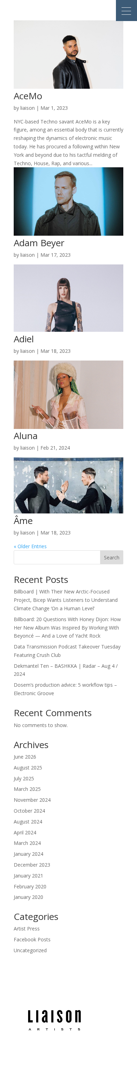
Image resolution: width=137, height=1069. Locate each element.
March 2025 (27, 789)
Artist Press (27, 928)
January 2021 (28, 875)
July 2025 (24, 778)
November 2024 (32, 799)
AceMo (28, 95)
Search (111, 557)
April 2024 (25, 832)
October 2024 (29, 810)
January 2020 (28, 897)
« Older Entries (30, 546)
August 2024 (28, 821)
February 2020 (30, 886)
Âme (23, 520)
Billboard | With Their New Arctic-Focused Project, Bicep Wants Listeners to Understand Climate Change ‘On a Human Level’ (66, 600)
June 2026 (25, 756)
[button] (126, 10)
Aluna (26, 435)
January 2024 (28, 854)
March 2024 (27, 843)
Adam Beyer (39, 242)
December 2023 (32, 864)
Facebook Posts (32, 939)
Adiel (24, 338)
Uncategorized (30, 950)
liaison (27, 108)
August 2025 (28, 767)
